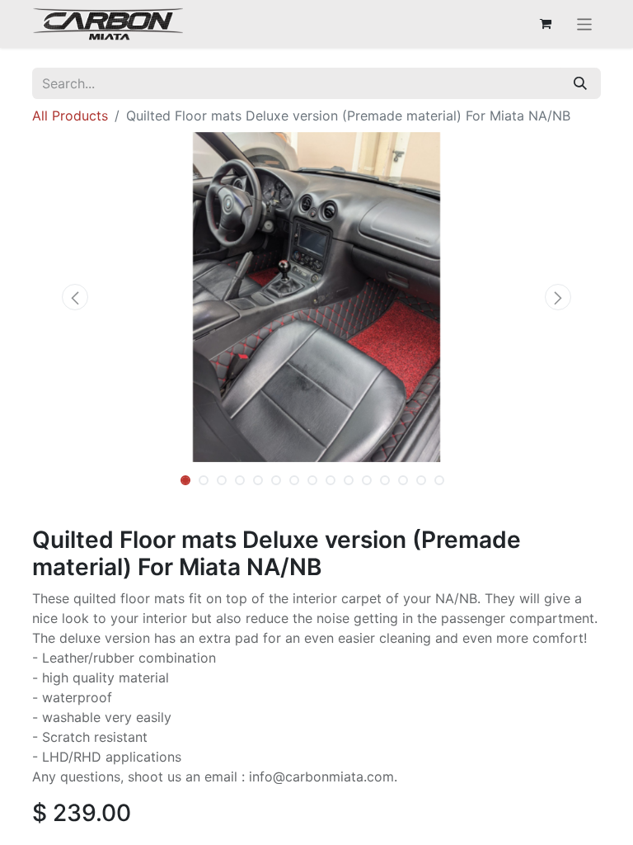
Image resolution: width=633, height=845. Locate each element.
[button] (75, 297)
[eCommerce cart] (545, 24)
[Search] (580, 83)
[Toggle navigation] (585, 24)
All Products (70, 115)
